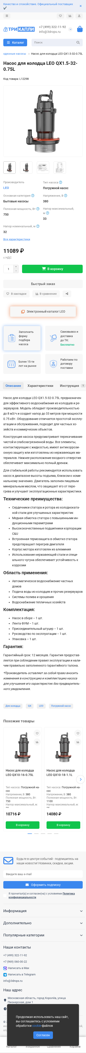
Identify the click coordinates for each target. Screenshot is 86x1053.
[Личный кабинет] (79, 16)
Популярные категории (23, 935)
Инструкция (72, 386)
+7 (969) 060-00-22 (15, 961)
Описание (13, 386)
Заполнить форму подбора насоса (26, 338)
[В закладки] (37, 733)
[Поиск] (78, 42)
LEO (6, 188)
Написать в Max (18, 968)
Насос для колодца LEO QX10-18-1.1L (61, 773)
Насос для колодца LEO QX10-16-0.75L (20, 773)
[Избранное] (60, 16)
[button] (5, 779)
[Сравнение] (69, 16)
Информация (14, 911)
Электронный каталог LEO (46, 311)
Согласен (43, 1035)
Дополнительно (17, 923)
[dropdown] (6, 16)
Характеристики (40, 386)
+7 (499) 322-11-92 (52, 27)
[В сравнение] (37, 741)
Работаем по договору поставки (68, 363)
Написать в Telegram (22, 974)
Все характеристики (16, 239)
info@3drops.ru (50, 32)
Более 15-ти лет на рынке (27, 363)
